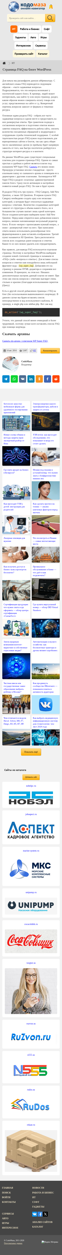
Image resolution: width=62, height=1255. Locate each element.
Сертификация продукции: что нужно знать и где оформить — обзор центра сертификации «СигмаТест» (16, 610)
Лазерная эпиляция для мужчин (14, 539)
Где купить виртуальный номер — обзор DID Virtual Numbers (45, 607)
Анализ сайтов (42, 1222)
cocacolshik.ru (31, 924)
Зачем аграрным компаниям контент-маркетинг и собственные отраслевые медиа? (15, 646)
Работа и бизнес (29, 29)
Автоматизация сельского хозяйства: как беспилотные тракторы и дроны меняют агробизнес (45, 646)
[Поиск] (50, 18)
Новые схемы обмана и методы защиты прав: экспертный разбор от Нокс (14, 439)
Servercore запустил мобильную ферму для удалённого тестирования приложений (15, 408)
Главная (7, 1187)
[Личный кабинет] (50, 6)
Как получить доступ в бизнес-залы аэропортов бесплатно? (15, 569)
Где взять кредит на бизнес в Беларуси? (16, 471)
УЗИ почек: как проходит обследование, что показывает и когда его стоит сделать (45, 439)
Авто (33, 37)
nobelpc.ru (31, 785)
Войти (6, 1197)
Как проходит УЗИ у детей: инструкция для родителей (14, 507)
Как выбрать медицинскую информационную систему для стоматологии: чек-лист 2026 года (45, 722)
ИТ (13, 29)
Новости (38, 1187)
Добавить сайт (31, 777)
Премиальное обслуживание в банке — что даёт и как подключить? (44, 571)
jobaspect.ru (31, 814)
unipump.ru (31, 892)
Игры (44, 37)
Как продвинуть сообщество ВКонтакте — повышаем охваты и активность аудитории (45, 687)
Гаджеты (20, 37)
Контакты (9, 1202)
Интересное (23, 45)
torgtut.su (31, 963)
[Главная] (7, 63)
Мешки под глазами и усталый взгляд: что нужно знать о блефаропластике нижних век (45, 474)
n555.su (31, 1054)
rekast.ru (31, 1124)
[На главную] (27, 6)
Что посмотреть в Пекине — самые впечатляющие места (45, 541)
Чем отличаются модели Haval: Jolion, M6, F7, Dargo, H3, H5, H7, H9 (15, 721)
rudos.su (31, 1089)
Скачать (33, 166)
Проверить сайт (24, 54)
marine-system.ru (31, 850)
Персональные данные (13, 1243)
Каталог (42, 54)
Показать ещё (31, 751)
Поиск (6, 1192)
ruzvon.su (31, 1023)
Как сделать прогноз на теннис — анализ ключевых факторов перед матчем (45, 508)
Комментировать (50, 351)
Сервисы (40, 45)
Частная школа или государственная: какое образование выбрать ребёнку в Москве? (14, 687)
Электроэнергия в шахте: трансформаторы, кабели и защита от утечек (45, 407)
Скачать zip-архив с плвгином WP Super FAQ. (25, 341)
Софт (47, 29)
